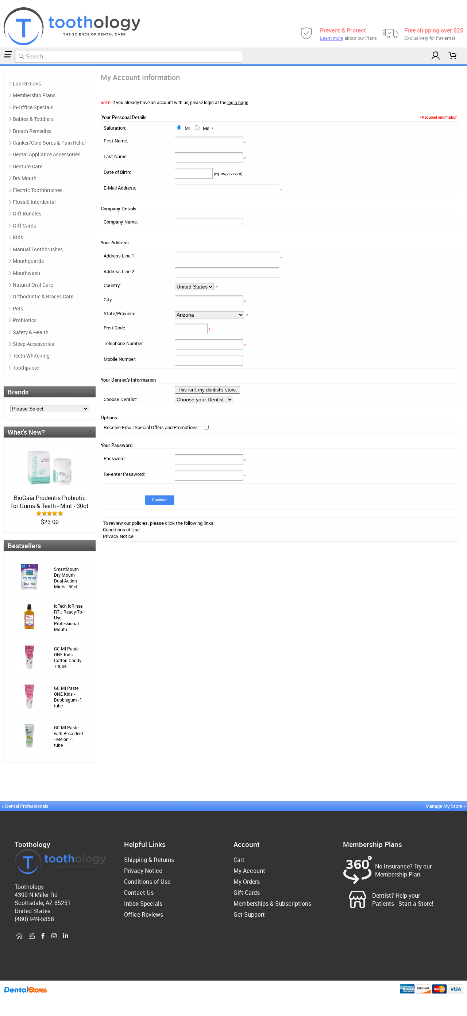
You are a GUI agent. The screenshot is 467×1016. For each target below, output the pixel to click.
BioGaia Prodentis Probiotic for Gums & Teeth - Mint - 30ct (50, 502)
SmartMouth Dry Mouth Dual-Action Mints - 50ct (66, 577)
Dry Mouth (24, 178)
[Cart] (453, 56)
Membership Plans (34, 95)
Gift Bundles (27, 213)
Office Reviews (143, 914)
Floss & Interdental (34, 201)
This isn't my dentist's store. (207, 390)
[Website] (19, 936)
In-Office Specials (33, 107)
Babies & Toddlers (33, 118)
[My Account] (435, 56)
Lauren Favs (27, 83)
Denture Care (27, 166)
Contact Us (139, 893)
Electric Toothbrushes (37, 190)
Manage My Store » (446, 806)
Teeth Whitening (31, 355)
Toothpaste (26, 367)
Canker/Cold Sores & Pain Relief (49, 142)
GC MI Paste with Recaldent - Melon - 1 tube (68, 736)
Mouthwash (26, 273)
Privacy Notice (118, 536)
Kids (18, 237)
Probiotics (24, 320)
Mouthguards (28, 260)
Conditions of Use (121, 529)
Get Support (249, 914)
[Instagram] (54, 936)
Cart (239, 860)
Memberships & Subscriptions (272, 903)
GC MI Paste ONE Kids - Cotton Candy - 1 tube (69, 657)
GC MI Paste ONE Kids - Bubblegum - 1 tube (68, 696)
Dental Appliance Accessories (46, 154)
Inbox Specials (143, 903)
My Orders (247, 882)
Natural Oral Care (33, 284)
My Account (249, 871)
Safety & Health (31, 332)
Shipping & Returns (149, 860)
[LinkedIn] (65, 936)
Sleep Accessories (33, 343)
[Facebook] (43, 936)
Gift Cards (24, 225)
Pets (18, 308)
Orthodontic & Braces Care (43, 296)
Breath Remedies (32, 130)
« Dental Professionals (25, 806)
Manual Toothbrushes (38, 249)
